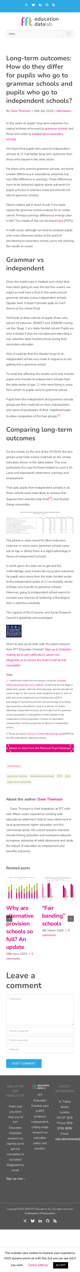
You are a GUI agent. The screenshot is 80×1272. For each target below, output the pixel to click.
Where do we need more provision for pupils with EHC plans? (22, 931)
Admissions (63, 111)
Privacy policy (48, 1220)
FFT (41, 1119)
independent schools (42, 776)
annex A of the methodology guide (46, 733)
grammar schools (56, 128)
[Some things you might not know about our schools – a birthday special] (61, 888)
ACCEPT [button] (61, 1265)
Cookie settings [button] (38, 1265)
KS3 (59, 776)
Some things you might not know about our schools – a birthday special (60, 931)
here (60, 221)
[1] (59, 415)
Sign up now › (15, 1186)
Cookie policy (32, 1220)
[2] (50, 498)
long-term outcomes (19, 782)
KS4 (67, 776)
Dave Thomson (20, 111)
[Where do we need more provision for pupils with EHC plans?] (25, 888)
